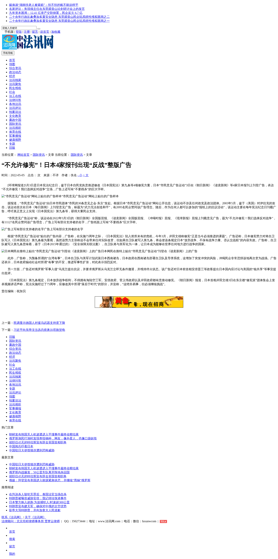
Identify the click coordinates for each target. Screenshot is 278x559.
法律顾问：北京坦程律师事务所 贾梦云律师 (31, 521)
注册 (27, 31)
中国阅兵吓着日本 (21, 446)
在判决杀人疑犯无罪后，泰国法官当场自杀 (38, 494)
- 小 (80, 175)
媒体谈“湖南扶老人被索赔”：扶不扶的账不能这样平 (43, 4)
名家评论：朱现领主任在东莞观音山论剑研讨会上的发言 (47, 8)
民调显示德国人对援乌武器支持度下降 (39, 322)
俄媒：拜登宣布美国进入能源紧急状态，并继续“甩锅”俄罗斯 (49, 480)
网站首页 (23, 154)
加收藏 (55, 31)
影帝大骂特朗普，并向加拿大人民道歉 (35, 510)
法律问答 (15, 100)
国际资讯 (15, 123)
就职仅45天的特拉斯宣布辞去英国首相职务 (38, 442)
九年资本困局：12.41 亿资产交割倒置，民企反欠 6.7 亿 (45, 12)
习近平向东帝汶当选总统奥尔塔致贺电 (39, 329)
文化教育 (15, 115)
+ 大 (86, 175)
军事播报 (15, 135)
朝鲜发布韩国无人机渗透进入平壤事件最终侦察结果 (44, 434)
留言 (35, 31)
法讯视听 (15, 127)
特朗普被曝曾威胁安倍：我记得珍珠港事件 (38, 498)
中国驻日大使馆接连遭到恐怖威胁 (31, 450)
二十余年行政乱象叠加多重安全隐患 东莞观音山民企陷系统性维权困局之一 (59, 20)
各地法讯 (15, 104)
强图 (12, 64)
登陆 (19, 31)
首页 (12, 60)
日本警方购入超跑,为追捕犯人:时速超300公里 (39, 502)
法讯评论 (15, 108)
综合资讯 (15, 68)
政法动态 (15, 72)
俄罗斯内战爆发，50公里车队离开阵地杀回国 (39, 472)
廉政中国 (15, 119)
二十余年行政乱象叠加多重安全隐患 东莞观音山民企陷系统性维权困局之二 (59, 16)
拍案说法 (15, 112)
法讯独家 (15, 80)
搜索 (12, 539)
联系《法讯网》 (12, 517)
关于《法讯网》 (35, 517)
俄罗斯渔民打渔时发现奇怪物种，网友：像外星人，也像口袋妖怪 (53, 438)
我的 (12, 553)
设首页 (44, 31)
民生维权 (15, 88)
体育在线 (15, 131)
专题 (12, 143)
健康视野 (15, 139)
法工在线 (15, 96)
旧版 (12, 147)
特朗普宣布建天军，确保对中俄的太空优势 (38, 506)
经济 (12, 76)
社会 (12, 92)
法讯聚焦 (15, 84)
